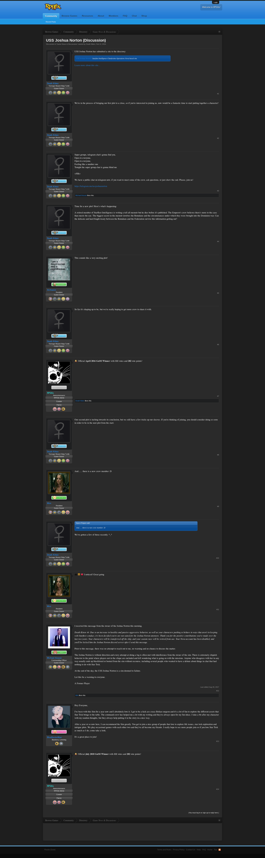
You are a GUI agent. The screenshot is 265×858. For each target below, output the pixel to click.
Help (199, 850)
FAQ (125, 16)
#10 (217, 558)
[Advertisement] (196, 69)
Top (215, 850)
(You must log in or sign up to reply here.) (203, 813)
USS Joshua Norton (83, 58)
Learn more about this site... (87, 65)
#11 (217, 609)
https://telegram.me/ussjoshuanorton (91, 186)
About (101, 16)
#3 (218, 191)
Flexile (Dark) (50, 850)
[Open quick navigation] (219, 32)
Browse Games (69, 16)
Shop (144, 16)
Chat (134, 16)
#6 (218, 344)
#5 (218, 293)
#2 (218, 138)
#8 (218, 455)
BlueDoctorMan (54, 737)
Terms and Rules (164, 850)
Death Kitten (90, 44)
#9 (218, 506)
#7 (218, 396)
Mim (49, 503)
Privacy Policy (178, 850)
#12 (217, 691)
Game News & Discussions (67, 44)
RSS (220, 850)
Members (113, 16)
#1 (218, 94)
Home (209, 850)
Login (216, 2)
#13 (217, 741)
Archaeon (51, 290)
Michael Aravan (81, 195)
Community (51, 16)
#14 (217, 789)
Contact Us (190, 850)
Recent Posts (51, 22)
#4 (218, 241)
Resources (87, 16)
